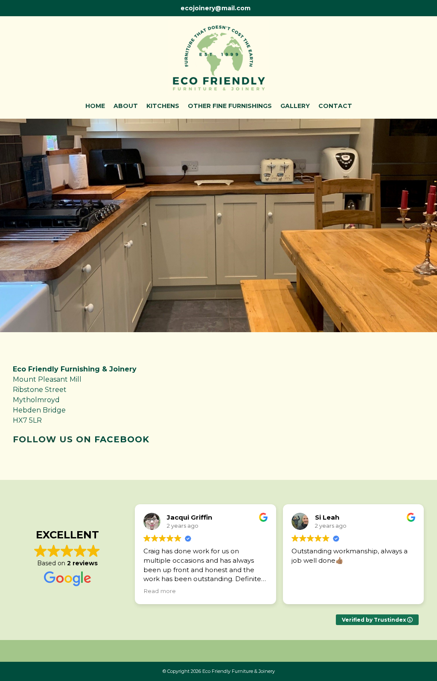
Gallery (295, 106)
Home (95, 106)
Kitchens (162, 106)
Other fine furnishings (230, 106)
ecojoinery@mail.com (216, 8)
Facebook (121, 439)
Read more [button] (159, 590)
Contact (335, 106)
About (126, 106)
